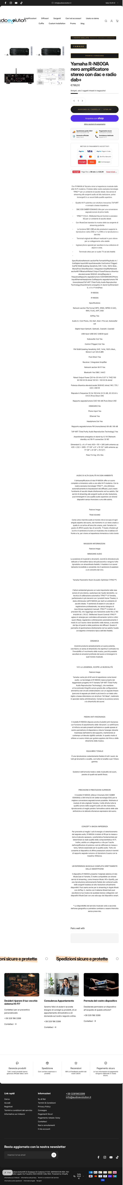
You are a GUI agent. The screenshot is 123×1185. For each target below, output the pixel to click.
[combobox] (112, 3)
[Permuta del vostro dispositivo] (100, 984)
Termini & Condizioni (47, 1102)
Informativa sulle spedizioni (13, 1180)
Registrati (8, 1106)
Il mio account (44, 1128)
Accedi (7, 1102)
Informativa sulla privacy (28, 1177)
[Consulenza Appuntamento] (60, 984)
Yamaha (76, 46)
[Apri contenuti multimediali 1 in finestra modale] (18, 50)
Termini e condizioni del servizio (18, 1110)
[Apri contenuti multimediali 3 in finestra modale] (18, 75)
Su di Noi (42, 1099)
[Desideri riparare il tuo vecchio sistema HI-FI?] (21, 984)
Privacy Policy (44, 1106)
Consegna (42, 1110)
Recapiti (39, 1180)
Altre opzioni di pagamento (93, 124)
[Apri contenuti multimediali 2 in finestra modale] (49, 50)
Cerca (7, 1099)
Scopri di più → (110, 172)
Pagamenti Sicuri (45, 1114)
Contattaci (42, 1121)
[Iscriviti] (53, 1154)
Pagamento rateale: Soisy (49, 1117)
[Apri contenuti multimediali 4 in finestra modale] (49, 75)
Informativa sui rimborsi (14, 1114)
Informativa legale (29, 1180)
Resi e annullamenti (46, 1125)
